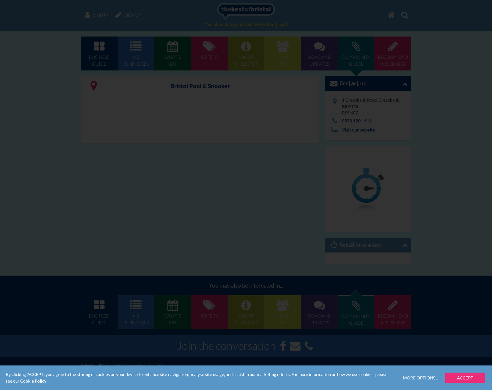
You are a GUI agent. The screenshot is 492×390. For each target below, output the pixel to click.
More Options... (420, 377)
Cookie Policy (33, 380)
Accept (465, 377)
